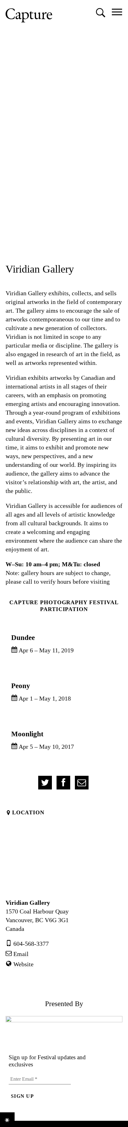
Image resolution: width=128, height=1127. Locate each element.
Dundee (23, 637)
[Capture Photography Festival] (29, 15)
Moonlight (27, 734)
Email (21, 953)
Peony (20, 686)
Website (23, 964)
